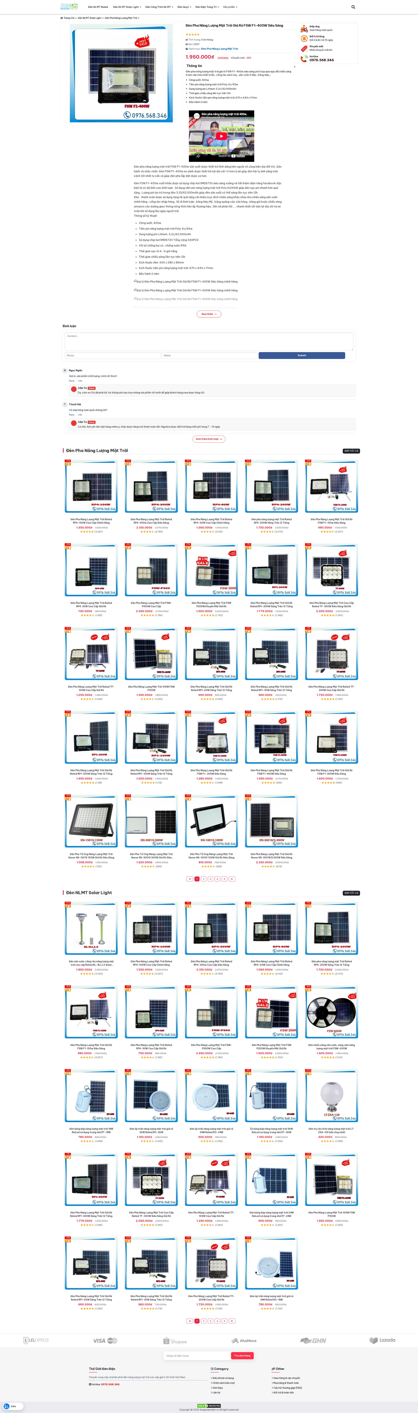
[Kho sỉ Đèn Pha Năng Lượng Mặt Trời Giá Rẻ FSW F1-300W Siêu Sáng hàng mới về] (331, 737)
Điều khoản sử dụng (223, 1378)
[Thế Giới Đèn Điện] (69, 7)
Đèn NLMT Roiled (98, 6)
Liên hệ (216, 1392)
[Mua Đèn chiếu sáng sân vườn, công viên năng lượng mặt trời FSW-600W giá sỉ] (331, 1011)
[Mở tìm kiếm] (353, 7)
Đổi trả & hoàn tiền (283, 1392)
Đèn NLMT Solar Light (89, 892)
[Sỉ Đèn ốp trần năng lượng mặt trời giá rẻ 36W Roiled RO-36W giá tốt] (151, 1095)
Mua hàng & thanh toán (286, 1382)
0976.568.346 (322, 60)
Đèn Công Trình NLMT (158, 6)
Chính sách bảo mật (224, 1382)
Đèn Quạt (183, 6)
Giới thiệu (218, 1387)
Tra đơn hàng (242, 1355)
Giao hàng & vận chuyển (286, 1378)
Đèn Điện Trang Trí (206, 6)
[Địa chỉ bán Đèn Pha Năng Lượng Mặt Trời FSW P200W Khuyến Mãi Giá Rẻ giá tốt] (211, 569)
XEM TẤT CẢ (351, 450)
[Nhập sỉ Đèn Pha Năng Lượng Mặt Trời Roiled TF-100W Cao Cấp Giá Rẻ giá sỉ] (91, 653)
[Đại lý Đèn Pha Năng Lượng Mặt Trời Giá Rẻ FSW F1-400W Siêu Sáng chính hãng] (271, 737)
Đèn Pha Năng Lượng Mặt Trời (219, 48)
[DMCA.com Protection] (209, 1405)
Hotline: (106, 1384)
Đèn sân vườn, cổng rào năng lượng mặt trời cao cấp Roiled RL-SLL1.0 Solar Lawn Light (91, 965)
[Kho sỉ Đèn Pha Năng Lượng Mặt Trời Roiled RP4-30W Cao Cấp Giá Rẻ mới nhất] (91, 569)
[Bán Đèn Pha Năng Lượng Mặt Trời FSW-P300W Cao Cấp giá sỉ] (151, 569)
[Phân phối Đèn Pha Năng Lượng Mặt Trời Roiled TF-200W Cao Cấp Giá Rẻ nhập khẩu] (331, 653)
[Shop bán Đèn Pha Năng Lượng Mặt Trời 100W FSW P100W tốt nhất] (151, 653)
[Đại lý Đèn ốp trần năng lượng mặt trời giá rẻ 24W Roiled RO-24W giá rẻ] (211, 1095)
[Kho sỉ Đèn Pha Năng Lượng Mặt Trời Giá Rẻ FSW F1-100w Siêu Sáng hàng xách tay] (331, 486)
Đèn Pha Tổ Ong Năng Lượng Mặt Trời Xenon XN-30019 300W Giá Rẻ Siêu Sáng (151, 857)
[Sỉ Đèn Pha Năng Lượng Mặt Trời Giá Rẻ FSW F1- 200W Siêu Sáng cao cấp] (211, 737)
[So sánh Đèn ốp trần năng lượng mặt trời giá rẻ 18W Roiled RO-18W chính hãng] (271, 1263)
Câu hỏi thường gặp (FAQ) (287, 1387)
